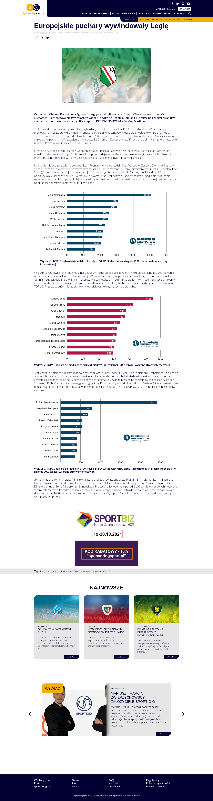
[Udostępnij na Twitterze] (47, 37)
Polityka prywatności (158, 783)
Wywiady (157, 19)
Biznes (157, 13)
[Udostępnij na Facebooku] (42, 37)
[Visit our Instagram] (183, 3)
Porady (188, 19)
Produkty (144, 13)
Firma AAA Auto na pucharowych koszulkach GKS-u (150, 632)
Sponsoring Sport (123, 13)
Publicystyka (173, 19)
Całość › (71, 656)
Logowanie (115, 786)
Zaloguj (184, 8)
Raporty (144, 19)
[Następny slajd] (183, 714)
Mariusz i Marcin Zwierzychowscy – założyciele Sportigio (133, 697)
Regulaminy (152, 780)
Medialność (66, 571)
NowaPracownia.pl (108, 796)
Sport (168, 13)
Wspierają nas (42, 780)
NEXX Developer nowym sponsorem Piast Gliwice (106, 631)
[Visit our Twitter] (177, 3)
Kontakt (180, 13)
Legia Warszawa (49, 571)
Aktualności (129, 19)
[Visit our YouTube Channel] (188, 3)
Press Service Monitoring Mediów (93, 571)
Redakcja (44, 32)
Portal (86, 13)
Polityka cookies (155, 786)
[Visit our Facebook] (172, 3)
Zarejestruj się (165, 8)
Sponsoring (101, 13)
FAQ (111, 780)
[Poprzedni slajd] (30, 714)
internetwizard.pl (133, 796)
